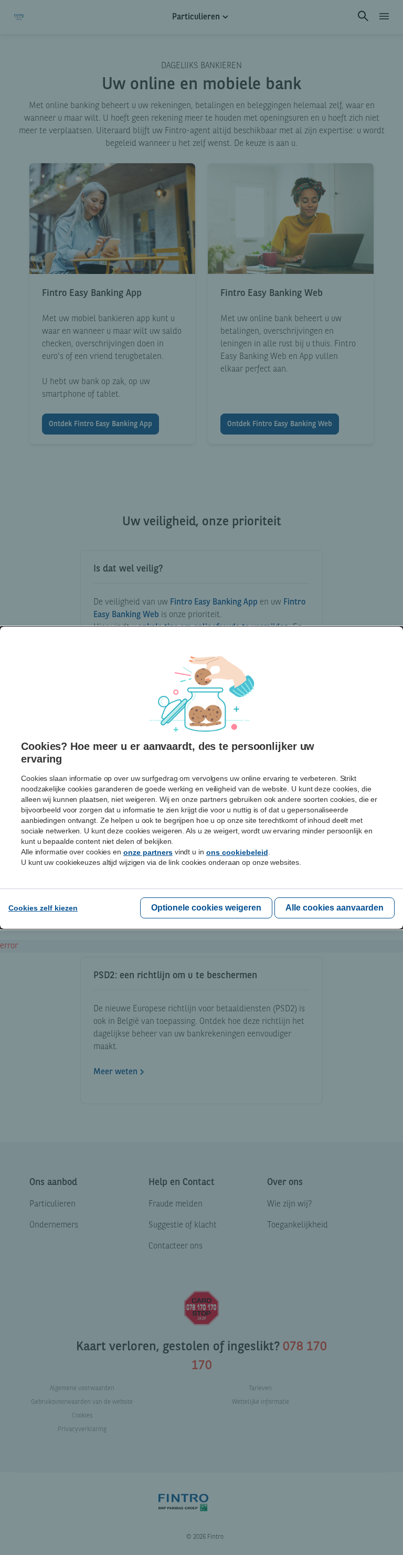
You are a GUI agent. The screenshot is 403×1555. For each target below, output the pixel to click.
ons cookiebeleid (237, 852)
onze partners (148, 852)
